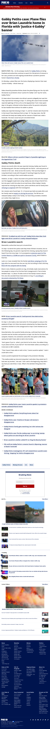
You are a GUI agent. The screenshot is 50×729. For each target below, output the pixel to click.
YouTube (28, 694)
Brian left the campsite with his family (14, 266)
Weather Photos (17, 655)
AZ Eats (15, 672)
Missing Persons (17, 465)
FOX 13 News (13, 33)
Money (29, 643)
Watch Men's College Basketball (43, 706)
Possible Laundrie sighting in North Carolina (12, 147)
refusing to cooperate (8, 188)
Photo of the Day (17, 705)
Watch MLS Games (43, 713)
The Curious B (17, 675)
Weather (16, 643)
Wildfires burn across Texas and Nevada (12, 609)
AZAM (3, 646)
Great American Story (18, 680)
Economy (29, 646)
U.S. (26, 465)
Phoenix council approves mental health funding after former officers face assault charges (28, 533)
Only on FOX (5, 667)
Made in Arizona (5, 679)
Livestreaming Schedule (4, 700)
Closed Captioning (43, 670)
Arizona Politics (42, 649)
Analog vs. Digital (17, 670)
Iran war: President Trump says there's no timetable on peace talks (15, 612)
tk (40, 720)
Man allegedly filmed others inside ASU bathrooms (21, 576)
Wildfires (16, 649)
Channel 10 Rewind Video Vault (6, 672)
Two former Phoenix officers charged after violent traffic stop (24, 560)
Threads (28, 702)
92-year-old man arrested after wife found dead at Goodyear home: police (27, 566)
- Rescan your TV (42, 681)
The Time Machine (18, 684)
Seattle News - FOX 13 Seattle (31, 675)
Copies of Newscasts (43, 673)
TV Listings (41, 680)
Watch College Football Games (42, 698)
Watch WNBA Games (43, 711)
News (31, 465)
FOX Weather (17, 659)
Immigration (4, 651)
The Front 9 (16, 678)
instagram (36, 720)
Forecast (16, 645)
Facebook (29, 698)
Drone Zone (4, 676)
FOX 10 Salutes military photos (17, 700)
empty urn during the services (23, 193)
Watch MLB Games (43, 700)
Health (3, 649)
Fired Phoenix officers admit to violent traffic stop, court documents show (27, 555)
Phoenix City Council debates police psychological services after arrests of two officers (19, 618)
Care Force (4, 670)
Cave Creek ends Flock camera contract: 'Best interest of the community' (24, 539)
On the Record (17, 683)
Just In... (4, 499)
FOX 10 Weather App (6, 704)
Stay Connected (18, 692)
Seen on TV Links (5, 659)
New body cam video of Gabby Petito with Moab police (14, 228)
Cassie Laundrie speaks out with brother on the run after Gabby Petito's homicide (21, 396)
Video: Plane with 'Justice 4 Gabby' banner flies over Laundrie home (17, 63)
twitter (33, 720)
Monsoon (16, 646)
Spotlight (3, 687)
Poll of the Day (5, 657)
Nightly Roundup (5, 655)
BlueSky (28, 703)
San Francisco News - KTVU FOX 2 (31, 672)
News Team (41, 678)
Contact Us (41, 672)
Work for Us (41, 683)
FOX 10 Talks (17, 676)
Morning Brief (4, 654)
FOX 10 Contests (17, 694)
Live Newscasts (5, 695)
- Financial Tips (30, 652)
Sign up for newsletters (16, 698)
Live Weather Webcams (4, 698)
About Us (41, 667)
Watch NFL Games (43, 695)
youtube (38, 720)
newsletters (48, 720)
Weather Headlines (18, 648)
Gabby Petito (19, 33)
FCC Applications (42, 675)
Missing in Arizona (5, 681)
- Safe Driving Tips (5, 663)
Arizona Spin (4, 669)
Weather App (17, 654)
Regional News (31, 667)
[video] (25, 597)
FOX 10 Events (17, 695)
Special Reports (5, 685)
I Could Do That (17, 681)
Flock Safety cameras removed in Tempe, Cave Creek (13, 624)
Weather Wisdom (17, 657)
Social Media (30, 692)
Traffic (3, 662)
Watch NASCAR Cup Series (43, 702)
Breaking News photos (17, 703)
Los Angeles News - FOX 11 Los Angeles (31, 669)
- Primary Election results (42, 647)
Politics (41, 643)
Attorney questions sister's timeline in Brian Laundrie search (16, 308)
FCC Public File (42, 676)
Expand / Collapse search (47, 3)
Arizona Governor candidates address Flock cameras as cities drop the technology (26, 527)
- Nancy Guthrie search (5, 683)
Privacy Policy (26, 492)
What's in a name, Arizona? (18, 688)
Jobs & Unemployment (30, 648)
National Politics (42, 652)
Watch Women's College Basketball (43, 709)
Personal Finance (30, 650)
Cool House (4, 674)
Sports (3, 660)
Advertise (41, 669)
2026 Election (42, 645)
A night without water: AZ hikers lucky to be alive (15, 524)
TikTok (28, 695)
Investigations (4, 678)
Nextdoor (29, 705)
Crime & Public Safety (6, 648)
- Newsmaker (42, 650)
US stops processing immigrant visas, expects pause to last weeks (22, 545)
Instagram (29, 697)
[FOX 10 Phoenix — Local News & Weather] (6, 2)
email (45, 720)
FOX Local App (5, 702)
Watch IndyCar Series (43, 704)
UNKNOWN (16, 686)
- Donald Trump (42, 654)
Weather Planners (18, 651)
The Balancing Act (18, 673)
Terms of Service (26, 493)
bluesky (43, 720)
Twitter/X (28, 700)
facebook (31, 720)
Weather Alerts (17, 652)
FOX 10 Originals (16, 667)
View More (45, 499)
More (31, 2)
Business (28, 645)
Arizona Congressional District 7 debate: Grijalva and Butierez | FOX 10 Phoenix (18, 630)
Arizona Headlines (5, 645)
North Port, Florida (13, 78)
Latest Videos (6, 584)
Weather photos (17, 707)
